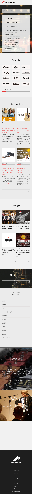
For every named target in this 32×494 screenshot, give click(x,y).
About (16, 486)
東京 (3, 308)
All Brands (5, 89)
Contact (16, 488)
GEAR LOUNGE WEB (16, 380)
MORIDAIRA (8, 2)
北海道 (3, 301)
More (16, 282)
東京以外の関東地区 (7, 312)
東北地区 (4, 304)
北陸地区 (4, 323)
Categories (16, 470)
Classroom (16, 481)
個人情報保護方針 (16, 491)
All (16, 191)
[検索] (28, 11)
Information (16, 475)
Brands (16, 468)
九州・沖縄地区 (6, 337)
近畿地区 (4, 326)
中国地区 (4, 330)
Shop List (16, 473)
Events (16, 478)
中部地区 (4, 319)
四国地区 (4, 334)
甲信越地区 (4, 315)
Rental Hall (16, 483)
